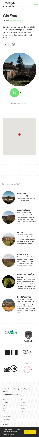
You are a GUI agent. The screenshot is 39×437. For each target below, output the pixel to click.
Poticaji (5, 405)
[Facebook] (9, 44)
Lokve (20, 232)
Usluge (5, 408)
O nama (23, 400)
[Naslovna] (9, 4)
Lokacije (5, 402)
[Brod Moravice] (8, 305)
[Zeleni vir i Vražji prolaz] (8, 281)
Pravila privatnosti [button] (8, 434)
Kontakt (23, 402)
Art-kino (5, 394)
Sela (25, 21)
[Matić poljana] (8, 217)
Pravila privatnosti (8, 416)
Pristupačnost (7, 419)
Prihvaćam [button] (30, 432)
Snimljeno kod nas (8, 411)
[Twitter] (13, 44)
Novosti (23, 408)
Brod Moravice (24, 297)
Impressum (24, 411)
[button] (36, 3)
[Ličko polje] (8, 260)
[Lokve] (8, 239)
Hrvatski (5, 424)
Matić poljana (23, 210)
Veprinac (21, 193)
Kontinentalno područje (16, 21)
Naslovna (5, 400)
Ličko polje (22, 254)
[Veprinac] (8, 197)
